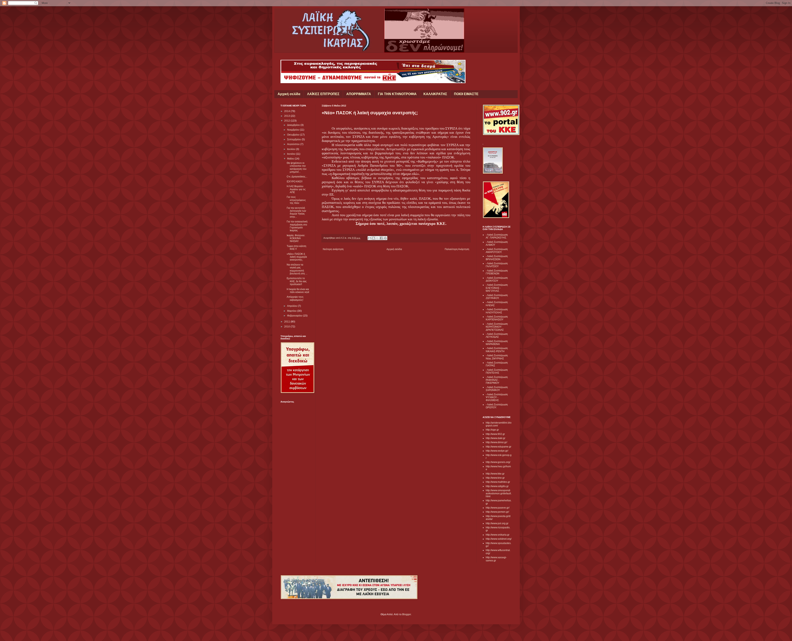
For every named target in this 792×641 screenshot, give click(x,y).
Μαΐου (291, 158)
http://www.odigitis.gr (497, 486)
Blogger (406, 614)
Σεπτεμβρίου (294, 139)
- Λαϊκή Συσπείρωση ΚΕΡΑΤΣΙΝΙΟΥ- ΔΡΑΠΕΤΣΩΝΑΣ (497, 326)
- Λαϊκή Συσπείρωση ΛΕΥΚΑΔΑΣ (497, 335)
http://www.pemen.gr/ (497, 511)
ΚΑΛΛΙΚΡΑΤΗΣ (435, 94)
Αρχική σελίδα (289, 94)
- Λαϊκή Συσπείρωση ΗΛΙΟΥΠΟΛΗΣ (497, 311)
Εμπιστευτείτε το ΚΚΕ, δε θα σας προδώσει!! (297, 281)
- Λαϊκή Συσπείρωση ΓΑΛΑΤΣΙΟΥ (497, 265)
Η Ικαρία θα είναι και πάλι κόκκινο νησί (298, 291)
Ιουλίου (291, 149)
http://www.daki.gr (495, 438)
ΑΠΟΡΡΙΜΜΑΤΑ (358, 94)
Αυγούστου (293, 144)
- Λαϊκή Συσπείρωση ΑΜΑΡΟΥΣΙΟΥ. (497, 251)
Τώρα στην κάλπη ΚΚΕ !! (296, 247)
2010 (287, 326)
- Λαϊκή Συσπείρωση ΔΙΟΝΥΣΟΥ (497, 279)
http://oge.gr (492, 429)
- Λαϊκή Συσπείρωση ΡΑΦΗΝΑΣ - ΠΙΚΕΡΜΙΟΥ (497, 380)
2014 (287, 111)
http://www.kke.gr (495, 473)
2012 (287, 120)
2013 (287, 116)
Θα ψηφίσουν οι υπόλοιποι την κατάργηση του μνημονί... (296, 167)
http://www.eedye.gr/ (497, 450)
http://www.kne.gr (495, 477)
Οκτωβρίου (293, 134)
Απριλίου (292, 306)
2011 (287, 321)
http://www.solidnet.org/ (499, 538)
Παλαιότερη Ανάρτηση (457, 249)
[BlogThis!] (373, 238)
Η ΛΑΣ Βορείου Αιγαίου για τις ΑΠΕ (296, 189)
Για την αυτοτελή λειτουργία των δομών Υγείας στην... (296, 212)
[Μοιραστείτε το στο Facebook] (381, 238)
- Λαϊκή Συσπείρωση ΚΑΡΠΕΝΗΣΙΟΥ (497, 318)
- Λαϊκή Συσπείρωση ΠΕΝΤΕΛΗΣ (497, 371)
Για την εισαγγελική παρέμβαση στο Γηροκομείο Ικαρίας (297, 226)
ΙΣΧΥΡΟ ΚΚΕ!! (294, 181)
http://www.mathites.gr (498, 481)
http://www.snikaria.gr (497, 534)
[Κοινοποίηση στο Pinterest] (385, 238)
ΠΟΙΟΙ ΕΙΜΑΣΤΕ (466, 94)
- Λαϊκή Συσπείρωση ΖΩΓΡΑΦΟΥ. (497, 297)
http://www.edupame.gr (498, 446)
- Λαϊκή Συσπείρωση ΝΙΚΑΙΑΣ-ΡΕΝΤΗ (497, 350)
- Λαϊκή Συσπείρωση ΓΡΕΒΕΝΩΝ (497, 272)
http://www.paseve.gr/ (497, 507)
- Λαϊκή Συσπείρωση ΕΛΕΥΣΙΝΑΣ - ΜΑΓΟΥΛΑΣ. (497, 287)
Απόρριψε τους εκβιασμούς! (295, 298)
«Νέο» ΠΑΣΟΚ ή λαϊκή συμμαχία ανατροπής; (297, 257)
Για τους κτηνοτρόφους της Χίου (296, 200)
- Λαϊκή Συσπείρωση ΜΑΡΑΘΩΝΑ (497, 343)
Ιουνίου (291, 153)
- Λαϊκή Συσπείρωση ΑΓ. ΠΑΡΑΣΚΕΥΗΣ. (497, 236)
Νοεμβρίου (293, 129)
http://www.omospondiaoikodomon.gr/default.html (499, 493)
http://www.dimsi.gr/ (496, 442)
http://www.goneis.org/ (498, 462)
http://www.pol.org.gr (497, 523)
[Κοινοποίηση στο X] (377, 238)
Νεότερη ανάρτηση (333, 249)
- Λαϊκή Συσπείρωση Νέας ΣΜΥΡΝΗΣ (497, 357)
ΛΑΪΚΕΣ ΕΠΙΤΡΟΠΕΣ (323, 94)
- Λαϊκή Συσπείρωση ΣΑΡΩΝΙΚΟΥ (497, 389)
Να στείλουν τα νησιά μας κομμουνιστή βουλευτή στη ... (297, 269)
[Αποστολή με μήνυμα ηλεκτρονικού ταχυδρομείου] (370, 238)
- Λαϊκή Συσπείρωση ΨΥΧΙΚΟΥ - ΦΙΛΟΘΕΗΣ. (497, 397)
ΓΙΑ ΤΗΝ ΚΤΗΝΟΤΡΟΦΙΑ (397, 94)
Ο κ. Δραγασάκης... (297, 176)
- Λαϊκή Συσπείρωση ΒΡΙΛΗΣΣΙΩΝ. (497, 258)
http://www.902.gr (495, 434)
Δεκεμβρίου (294, 125)
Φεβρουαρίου (295, 315)
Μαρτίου (292, 310)
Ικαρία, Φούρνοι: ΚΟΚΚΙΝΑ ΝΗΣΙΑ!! (296, 238)
